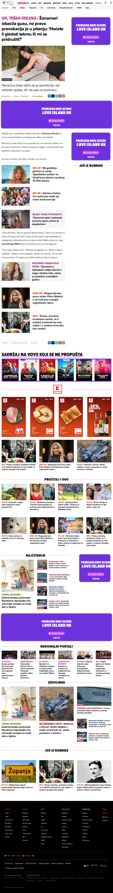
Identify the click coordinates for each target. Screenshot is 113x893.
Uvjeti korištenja (30, 863)
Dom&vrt (64, 816)
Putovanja (65, 833)
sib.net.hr (44, 878)
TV (42, 7)
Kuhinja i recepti (67, 820)
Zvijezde (5, 7)
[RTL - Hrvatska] (94, 865)
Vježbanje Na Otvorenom (19, 343)
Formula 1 (25, 840)
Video (104, 813)
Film (14, 7)
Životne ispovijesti (67, 844)
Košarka (25, 827)
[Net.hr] (104, 865)
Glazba (22, 7)
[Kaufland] (56, 389)
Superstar (44, 833)
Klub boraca (26, 820)
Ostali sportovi (27, 833)
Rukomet (25, 816)
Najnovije (105, 817)
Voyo (87, 7)
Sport (34, 3)
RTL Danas (8, 823)
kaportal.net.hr (55, 878)
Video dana (85, 840)
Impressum (9, 863)
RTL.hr (7, 878)
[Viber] (59, 96)
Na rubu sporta (27, 823)
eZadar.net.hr (31, 880)
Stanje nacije (9, 830)
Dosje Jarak (8, 833)
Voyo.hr (21, 878)
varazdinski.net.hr (68, 878)
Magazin (47, 3)
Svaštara (84, 833)
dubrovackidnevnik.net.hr (96, 878)
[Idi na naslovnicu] (9, 5)
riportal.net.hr (80, 878)
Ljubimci (64, 827)
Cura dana (85, 816)
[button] (4, 361)
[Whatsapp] (56, 96)
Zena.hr (14, 878)
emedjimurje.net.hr (33, 878)
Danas (8, 809)
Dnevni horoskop (87, 820)
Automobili (65, 847)
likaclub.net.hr (50, 880)
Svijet (6, 816)
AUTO (71, 3)
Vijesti (7, 813)
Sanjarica (105, 820)
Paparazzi (32, 7)
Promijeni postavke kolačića (14, 868)
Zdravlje (64, 840)
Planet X (84, 830)
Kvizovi (84, 837)
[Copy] (63, 96)
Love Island (51, 7)
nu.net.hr (41, 880)
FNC (24, 837)
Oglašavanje (19, 863)
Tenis (24, 830)
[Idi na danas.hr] (23, 3)
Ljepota (64, 823)
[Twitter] (52, 96)
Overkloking (85, 827)
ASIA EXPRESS (87, 3)
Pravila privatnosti (57, 863)
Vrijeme (7, 837)
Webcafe (57, 3)
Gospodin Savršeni (66, 7)
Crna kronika (8, 820)
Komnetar (85, 823)
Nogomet (25, 813)
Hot (40, 3)
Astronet (84, 813)
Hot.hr (25, 96)
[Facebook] (49, 96)
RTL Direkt (8, 827)
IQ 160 (77, 3)
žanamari (34, 343)
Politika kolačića (44, 863)
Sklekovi (5, 343)
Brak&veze (65, 813)
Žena (64, 3)
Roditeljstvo (65, 837)
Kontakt (68, 863)
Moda (63, 830)
